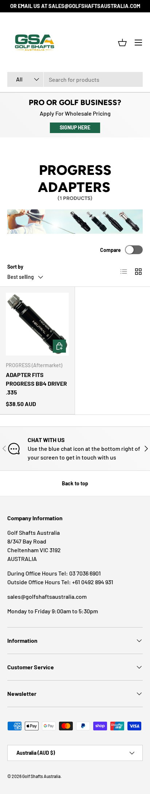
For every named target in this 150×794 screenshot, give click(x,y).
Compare (110, 250)
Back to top (75, 483)
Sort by (15, 267)
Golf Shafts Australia (41, 776)
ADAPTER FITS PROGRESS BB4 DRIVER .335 (36, 383)
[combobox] (75, 79)
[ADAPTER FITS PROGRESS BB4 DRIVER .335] (37, 324)
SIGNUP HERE (75, 127)
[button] (122, 43)
